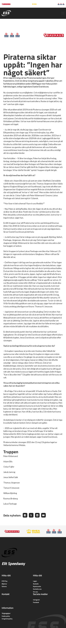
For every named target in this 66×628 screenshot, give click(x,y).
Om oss (35, 592)
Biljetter (4, 584)
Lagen (35, 581)
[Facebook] (25, 515)
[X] (31, 515)
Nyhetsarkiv (37, 586)
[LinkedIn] (37, 515)
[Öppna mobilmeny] (62, 13)
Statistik (36, 584)
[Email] (43, 515)
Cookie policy (6, 616)
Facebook (36, 602)
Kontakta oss (37, 589)
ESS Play (4, 581)
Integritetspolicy (7, 618)
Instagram (36, 599)
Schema (4, 586)
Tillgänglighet (6, 613)
